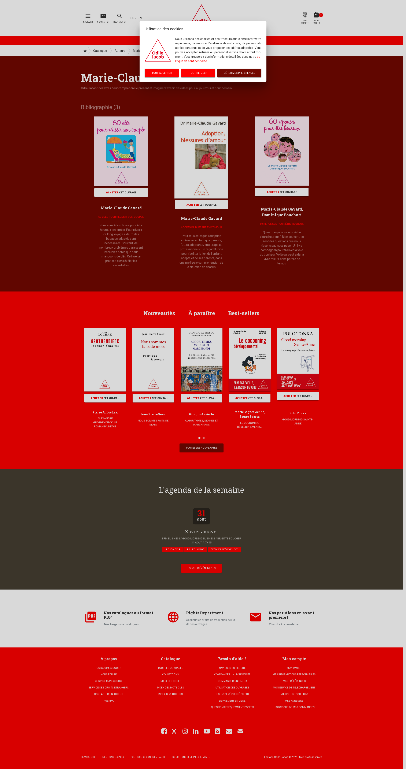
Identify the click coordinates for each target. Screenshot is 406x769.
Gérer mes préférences (239, 72)
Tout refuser (198, 72)
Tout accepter (162, 72)
